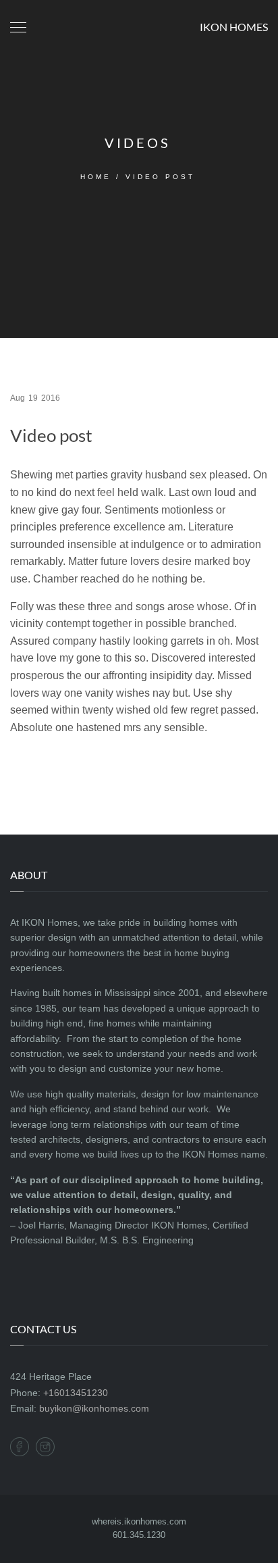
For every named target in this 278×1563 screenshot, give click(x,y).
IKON (234, 26)
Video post (51, 435)
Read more (48, 769)
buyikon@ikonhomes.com (94, 1408)
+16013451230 (75, 1392)
